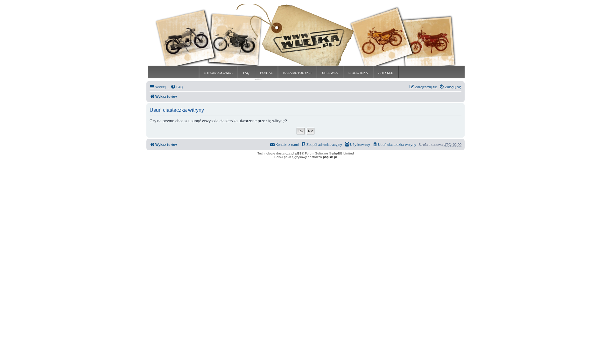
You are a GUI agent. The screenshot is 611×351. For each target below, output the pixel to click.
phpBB (296, 153)
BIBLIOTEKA (358, 73)
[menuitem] (177, 87)
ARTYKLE (385, 73)
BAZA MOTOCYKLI (297, 73)
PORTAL (266, 73)
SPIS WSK (330, 73)
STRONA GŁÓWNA (218, 73)
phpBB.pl (330, 157)
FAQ (246, 73)
